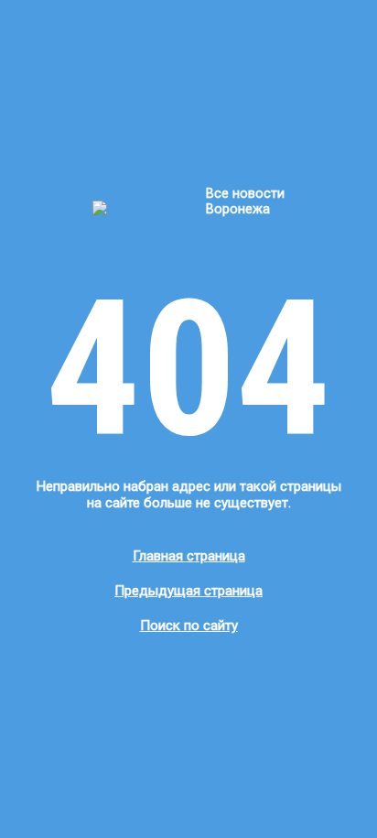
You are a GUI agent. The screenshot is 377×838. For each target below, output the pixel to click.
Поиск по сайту (189, 625)
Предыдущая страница (188, 590)
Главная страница (189, 556)
